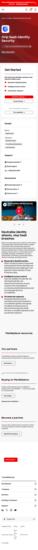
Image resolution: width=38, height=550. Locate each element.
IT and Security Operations (14, 144)
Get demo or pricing (18, 97)
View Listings (7, 396)
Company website (13, 162)
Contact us (25, 460)
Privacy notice (12, 189)
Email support (12, 166)
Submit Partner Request (11, 434)
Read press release (22, 4)
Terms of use (11, 193)
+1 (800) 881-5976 (13, 171)
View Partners (8, 363)
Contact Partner (18, 101)
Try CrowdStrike (18, 112)
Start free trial (10, 460)
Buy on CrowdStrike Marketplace (17, 46)
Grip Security (8, 52)
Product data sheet (13, 185)
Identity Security (11, 141)
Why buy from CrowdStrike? (10, 401)
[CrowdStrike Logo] (3, 9)
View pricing (17, 465)
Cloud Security (10, 147)
